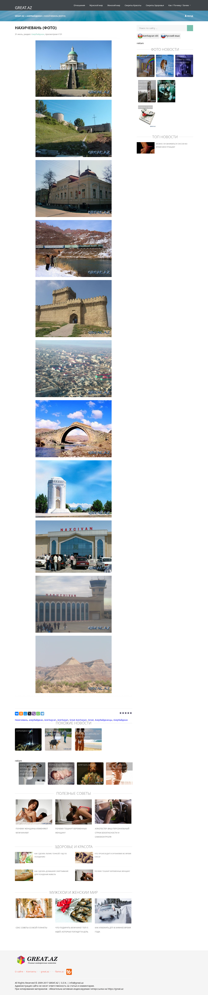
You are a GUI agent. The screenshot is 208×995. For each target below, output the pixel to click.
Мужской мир (96, 5)
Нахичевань (21, 719)
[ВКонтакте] (17, 713)
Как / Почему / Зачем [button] (178, 5)
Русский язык (173, 35)
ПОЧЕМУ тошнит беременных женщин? (112, 871)
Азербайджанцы (103, 719)
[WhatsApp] (38, 713)
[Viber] (34, 713)
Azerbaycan (50, 719)
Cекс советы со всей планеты (31, 927)
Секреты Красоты (133, 5)
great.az (45, 971)
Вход (190, 16)
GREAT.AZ (23, 7)
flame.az (59, 971)
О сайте (19, 971)
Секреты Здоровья (155, 5)
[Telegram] (42, 713)
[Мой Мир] (25, 713)
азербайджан (36, 719)
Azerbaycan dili (150, 35)
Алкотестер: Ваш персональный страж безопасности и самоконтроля (112, 832)
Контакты (31, 971)
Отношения (79, 5)
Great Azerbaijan (78, 719)
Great (91, 719)
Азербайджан (37, 34)
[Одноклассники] (21, 713)
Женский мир (113, 5)
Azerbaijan (62, 719)
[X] (29, 713)
